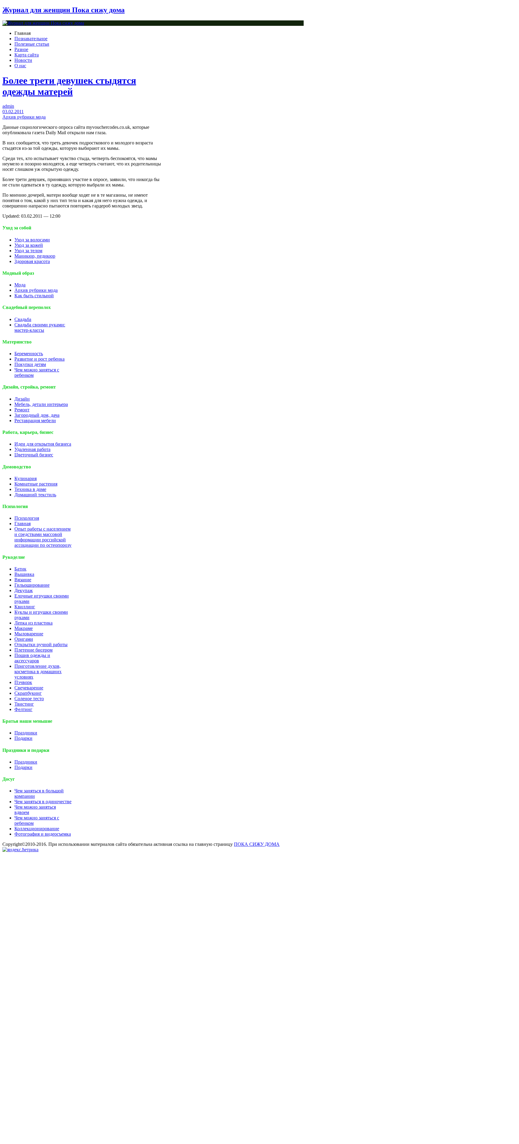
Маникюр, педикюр (34, 256)
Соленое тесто (29, 698)
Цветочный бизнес (33, 454)
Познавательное (30, 38)
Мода (20, 284)
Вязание (22, 579)
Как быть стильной (34, 295)
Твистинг (24, 704)
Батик (20, 568)
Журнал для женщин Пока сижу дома (63, 10)
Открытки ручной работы (41, 644)
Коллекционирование (36, 828)
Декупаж (23, 590)
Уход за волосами (32, 239)
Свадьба (22, 319)
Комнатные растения (35, 483)
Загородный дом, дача (36, 415)
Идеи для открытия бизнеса (42, 443)
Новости (23, 60)
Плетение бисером (33, 649)
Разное (21, 49)
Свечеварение (28, 687)
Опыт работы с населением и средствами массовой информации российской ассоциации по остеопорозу (42, 537)
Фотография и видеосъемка (42, 834)
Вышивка (24, 574)
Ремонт (21, 409)
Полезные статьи (31, 44)
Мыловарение (28, 633)
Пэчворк (23, 682)
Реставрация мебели (35, 420)
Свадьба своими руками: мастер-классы (39, 327)
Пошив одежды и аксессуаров (32, 658)
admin (8, 106)
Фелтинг (23, 709)
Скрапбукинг (28, 693)
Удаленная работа (32, 449)
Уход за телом (28, 250)
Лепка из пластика (33, 622)
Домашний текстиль (35, 494)
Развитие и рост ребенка (39, 359)
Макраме (23, 628)
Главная (22, 523)
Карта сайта (26, 54)
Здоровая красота (32, 261)
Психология (26, 518)
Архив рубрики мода (24, 117)
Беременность (28, 353)
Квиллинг (24, 606)
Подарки (23, 738)
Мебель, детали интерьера (41, 404)
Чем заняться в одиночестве (42, 801)
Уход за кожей (28, 245)
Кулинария (25, 478)
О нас (20, 65)
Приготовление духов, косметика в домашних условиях (38, 671)
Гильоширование (32, 585)
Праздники (25, 732)
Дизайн (22, 398)
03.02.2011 (13, 111)
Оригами (23, 639)
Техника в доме (30, 489)
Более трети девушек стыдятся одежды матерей (69, 86)
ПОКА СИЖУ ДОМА (257, 844)
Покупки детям (30, 364)
